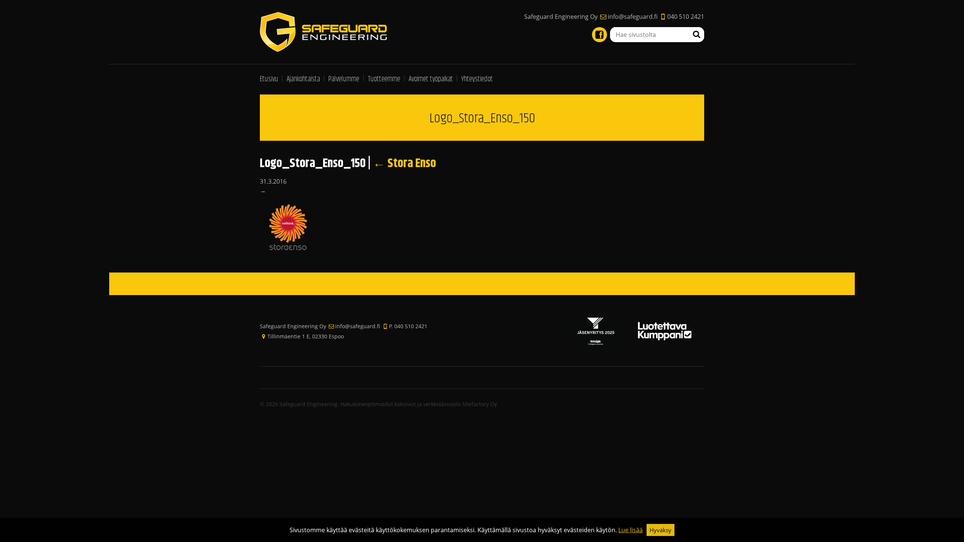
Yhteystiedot (477, 79)
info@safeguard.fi (632, 16)
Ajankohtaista (303, 79)
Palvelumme (343, 79)
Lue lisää (630, 530)
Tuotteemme (384, 79)
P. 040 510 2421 (408, 326)
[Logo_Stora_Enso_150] (288, 226)
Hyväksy (660, 530)
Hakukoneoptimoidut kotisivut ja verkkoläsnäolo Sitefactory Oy (418, 404)
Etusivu (269, 79)
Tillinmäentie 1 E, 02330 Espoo (305, 336)
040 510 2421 (685, 16)
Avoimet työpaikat (431, 79)
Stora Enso (404, 163)
